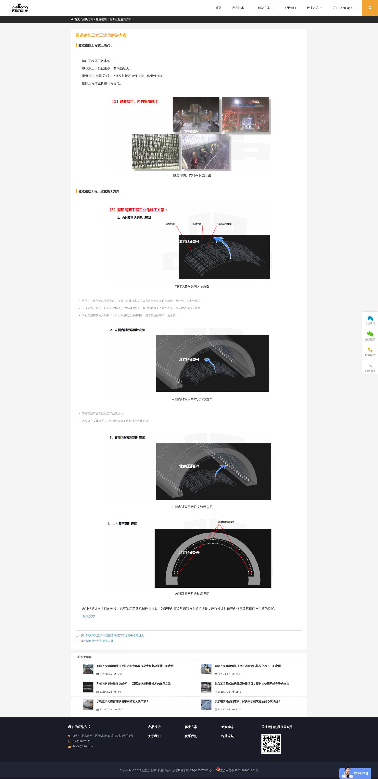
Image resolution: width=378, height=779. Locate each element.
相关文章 (88, 616)
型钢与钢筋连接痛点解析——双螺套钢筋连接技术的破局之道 (133, 683)
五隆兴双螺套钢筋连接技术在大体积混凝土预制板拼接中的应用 (135, 665)
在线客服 (370, 323)
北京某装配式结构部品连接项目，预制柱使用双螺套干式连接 (252, 683)
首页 (77, 19)
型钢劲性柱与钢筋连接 (100, 640)
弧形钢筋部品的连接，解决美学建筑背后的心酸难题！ (248, 701)
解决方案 (87, 19)
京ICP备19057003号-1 (199, 770)
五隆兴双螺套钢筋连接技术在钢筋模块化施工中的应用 (248, 665)
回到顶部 (370, 370)
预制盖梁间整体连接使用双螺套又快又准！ (122, 701)
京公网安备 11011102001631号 (239, 770)
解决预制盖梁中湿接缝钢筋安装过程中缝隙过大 (115, 635)
